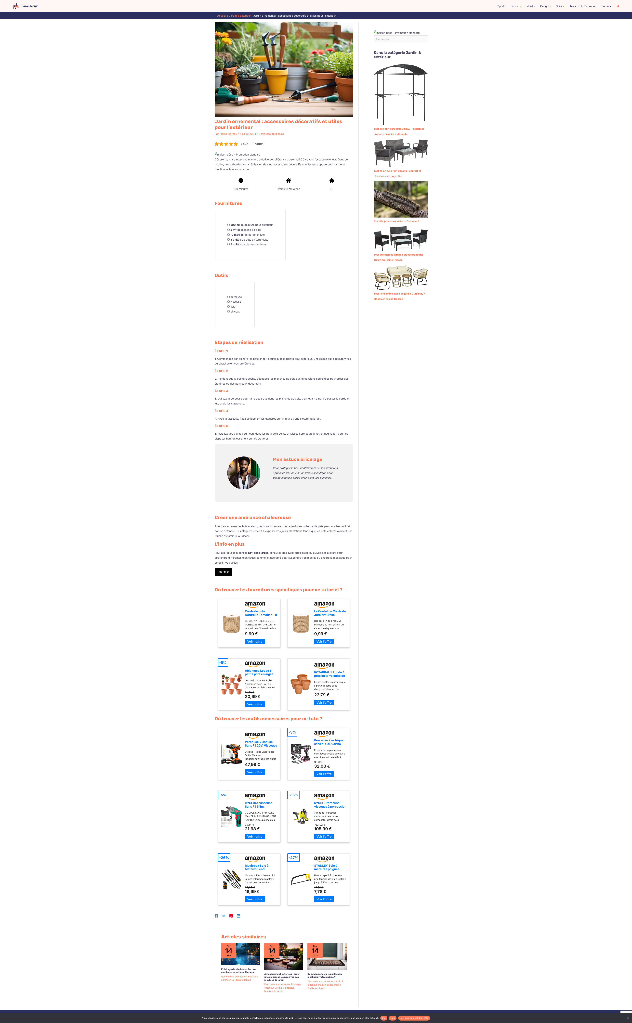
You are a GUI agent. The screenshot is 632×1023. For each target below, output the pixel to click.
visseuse (235, 301)
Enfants (606, 6)
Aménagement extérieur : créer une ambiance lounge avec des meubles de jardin (282, 977)
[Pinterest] (231, 916)
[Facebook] (216, 916)
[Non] (628, 1018)
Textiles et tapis (315, 988)
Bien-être (516, 6)
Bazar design (30, 6)
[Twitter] (223, 916)
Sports (501, 6)
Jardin (531, 6)
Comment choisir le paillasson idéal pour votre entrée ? (324, 975)
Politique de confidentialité (414, 1018)
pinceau (235, 311)
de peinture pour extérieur (251, 224)
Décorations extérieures (234, 976)
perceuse (236, 296)
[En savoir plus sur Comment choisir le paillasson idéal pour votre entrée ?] (326, 956)
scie (232, 306)
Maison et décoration (583, 6)
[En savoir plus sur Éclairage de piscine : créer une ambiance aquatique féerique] (240, 954)
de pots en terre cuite (249, 239)
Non (393, 1018)
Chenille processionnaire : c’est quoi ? (396, 221)
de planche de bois (245, 229)
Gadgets (545, 6)
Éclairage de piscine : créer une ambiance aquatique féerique (238, 971)
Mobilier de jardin (273, 991)
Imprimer (223, 571)
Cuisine (560, 6)
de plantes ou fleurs (248, 244)
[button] (618, 6)
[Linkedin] (238, 916)
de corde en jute (247, 234)
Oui (384, 1018)
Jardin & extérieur (241, 979)
